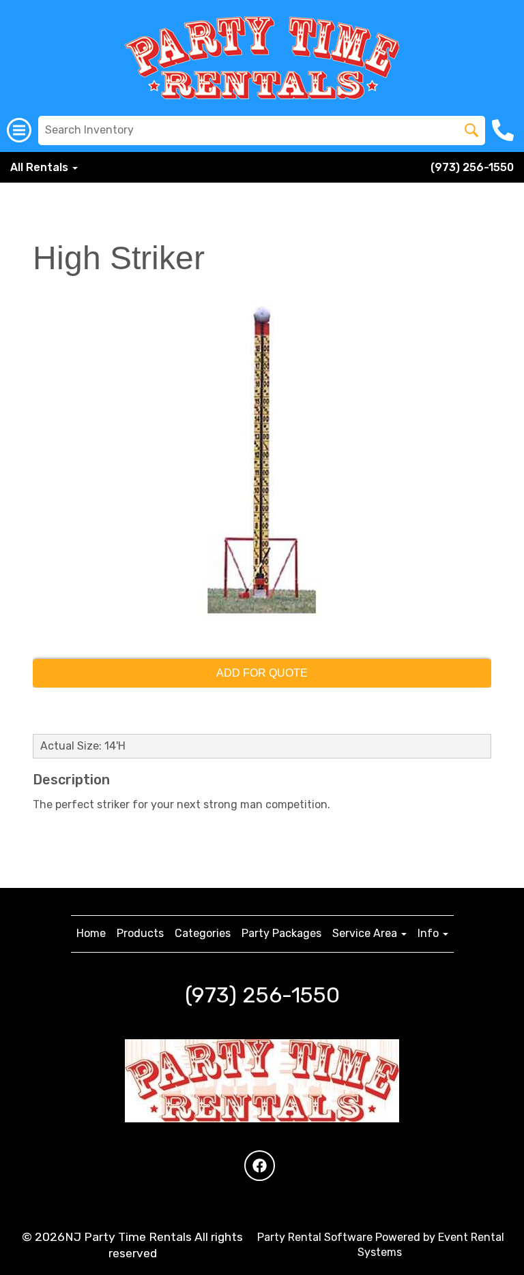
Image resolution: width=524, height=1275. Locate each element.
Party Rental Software (315, 1237)
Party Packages (281, 933)
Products (140, 933)
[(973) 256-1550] (504, 130)
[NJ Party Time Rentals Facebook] (259, 1165)
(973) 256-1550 (472, 167)
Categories (203, 933)
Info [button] (429, 933)
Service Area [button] (366, 933)
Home (91, 933)
